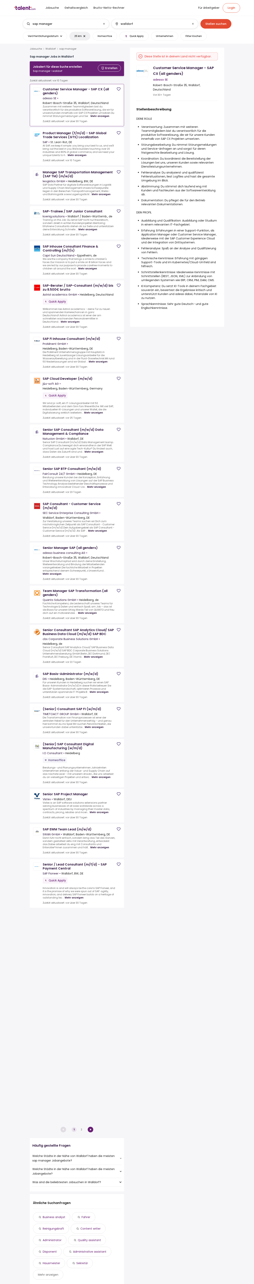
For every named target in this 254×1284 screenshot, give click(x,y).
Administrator (52, 1240)
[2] (90, 1129)
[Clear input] (104, 24)
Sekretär (82, 1263)
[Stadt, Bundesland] (151, 24)
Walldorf (50, 49)
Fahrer (86, 1217)
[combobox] (66, 24)
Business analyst (54, 1217)
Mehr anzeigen (99, 116)
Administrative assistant (89, 1252)
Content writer (90, 1229)
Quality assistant (89, 1240)
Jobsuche (36, 49)
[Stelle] (62, 24)
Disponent (50, 1252)
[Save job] (119, 89)
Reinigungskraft (53, 1229)
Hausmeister (51, 1263)
